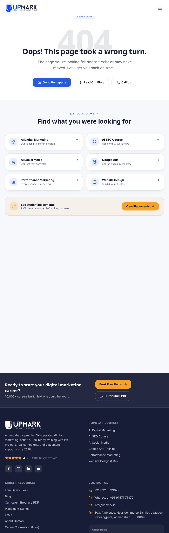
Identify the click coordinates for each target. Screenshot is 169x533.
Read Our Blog (94, 82)
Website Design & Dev (103, 461)
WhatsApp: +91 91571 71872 (113, 497)
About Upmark (15, 521)
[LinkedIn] (28, 468)
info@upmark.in (104, 505)
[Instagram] (18, 468)
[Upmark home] (21, 8)
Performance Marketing (104, 455)
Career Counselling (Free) (22, 527)
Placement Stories (17, 508)
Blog (8, 496)
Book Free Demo (110, 384)
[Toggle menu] (160, 8)
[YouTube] (38, 468)
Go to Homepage (54, 82)
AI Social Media (99, 442)
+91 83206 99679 (106, 490)
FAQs (8, 515)
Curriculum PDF (115, 396)
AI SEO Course (98, 436)
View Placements (138, 206)
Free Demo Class (16, 490)
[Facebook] (8, 468)
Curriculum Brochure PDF (22, 502)
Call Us (126, 82)
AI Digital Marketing (102, 430)
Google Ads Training (102, 448)
